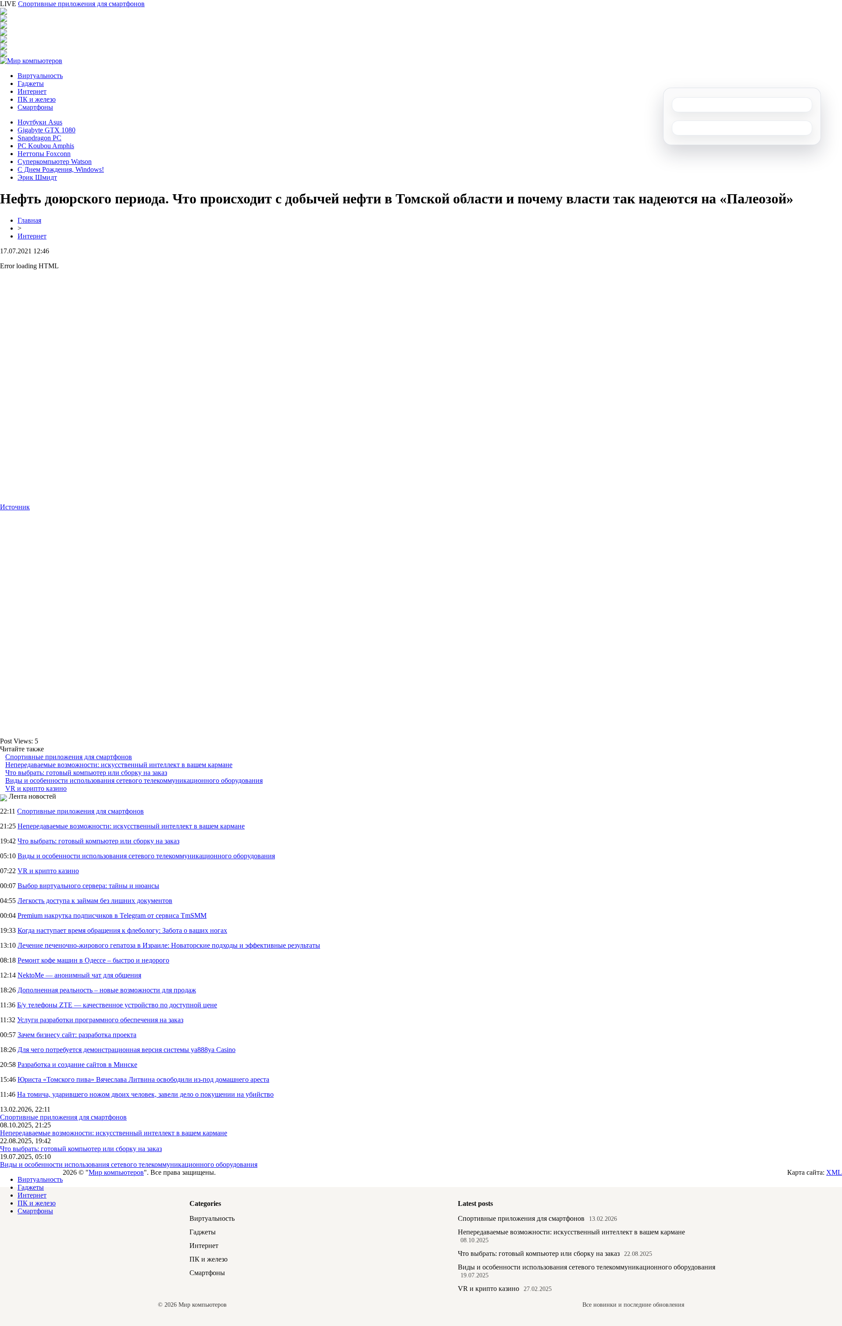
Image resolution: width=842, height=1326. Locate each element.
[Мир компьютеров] (31, 60)
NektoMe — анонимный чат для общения (79, 975)
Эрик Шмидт (37, 177)
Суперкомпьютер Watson (55, 161)
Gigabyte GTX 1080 (46, 130)
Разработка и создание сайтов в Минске (77, 1064)
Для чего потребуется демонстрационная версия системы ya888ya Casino (126, 1049)
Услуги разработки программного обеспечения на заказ (100, 1020)
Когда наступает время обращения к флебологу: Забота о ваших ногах (122, 930)
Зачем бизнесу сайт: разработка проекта (77, 1034)
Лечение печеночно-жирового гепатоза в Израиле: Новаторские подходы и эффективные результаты (169, 945)
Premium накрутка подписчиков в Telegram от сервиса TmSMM (112, 915)
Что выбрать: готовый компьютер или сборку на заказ (86, 772)
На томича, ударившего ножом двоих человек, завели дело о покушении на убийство (145, 1094)
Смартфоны (35, 107)
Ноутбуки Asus (40, 122)
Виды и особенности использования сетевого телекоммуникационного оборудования (134, 780)
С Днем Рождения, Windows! (61, 169)
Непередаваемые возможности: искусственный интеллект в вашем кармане (118, 764)
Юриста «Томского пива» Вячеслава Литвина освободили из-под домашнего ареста (143, 1079)
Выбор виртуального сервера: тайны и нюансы (88, 885)
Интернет (32, 91)
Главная (29, 220)
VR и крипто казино (36, 788)
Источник (15, 507)
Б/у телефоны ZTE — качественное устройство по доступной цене (117, 1005)
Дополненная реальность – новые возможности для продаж (107, 990)
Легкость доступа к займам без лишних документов (95, 900)
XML (834, 1172)
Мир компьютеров (116, 1172)
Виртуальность (40, 75)
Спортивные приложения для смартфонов (81, 3)
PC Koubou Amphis (46, 145)
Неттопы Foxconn (44, 153)
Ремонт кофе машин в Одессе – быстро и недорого (93, 960)
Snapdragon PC (39, 138)
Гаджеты (31, 83)
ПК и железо (37, 99)
